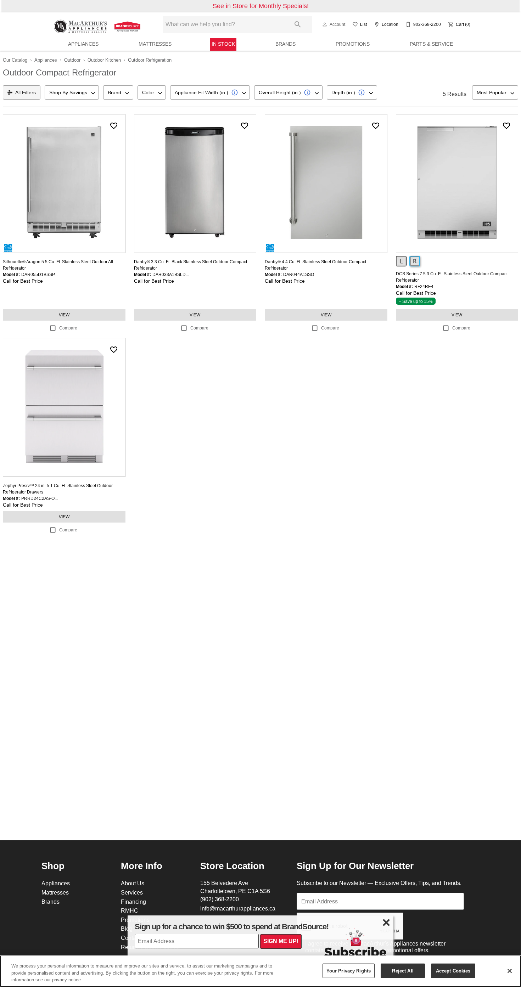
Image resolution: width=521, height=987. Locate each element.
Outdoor (72, 60)
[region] (260, 971)
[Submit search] (297, 24)
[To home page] (98, 24)
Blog (127, 928)
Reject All (402, 970)
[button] (324, 24)
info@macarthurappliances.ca (237, 908)
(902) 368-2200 (219, 899)
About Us (132, 883)
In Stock (223, 44)
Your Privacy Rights (348, 970)
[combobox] (72, 92)
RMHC (129, 910)
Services (132, 892)
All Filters (25, 92)
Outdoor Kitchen (104, 60)
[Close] (509, 970)
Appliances (83, 44)
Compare (68, 328)
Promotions (353, 44)
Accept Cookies (453, 970)
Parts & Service (431, 44)
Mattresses (155, 44)
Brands (285, 44)
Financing (133, 901)
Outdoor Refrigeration (150, 60)
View (64, 314)
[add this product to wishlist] (113, 125)
